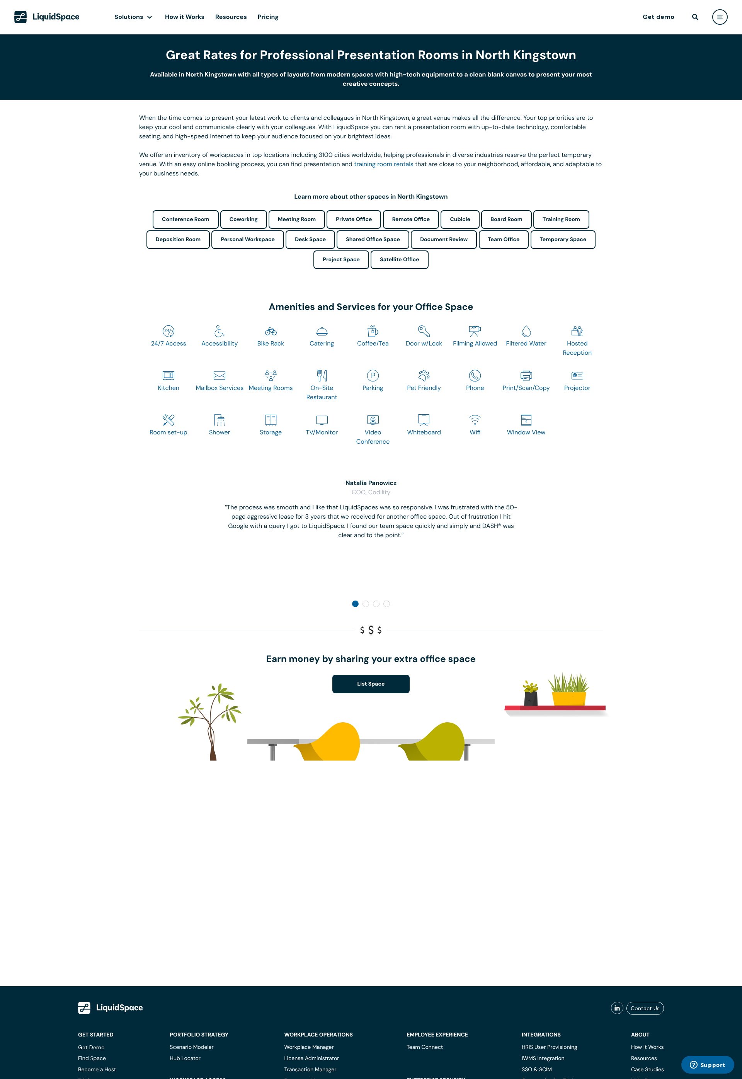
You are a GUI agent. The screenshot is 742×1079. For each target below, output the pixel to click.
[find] (695, 17)
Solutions (128, 17)
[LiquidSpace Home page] (47, 17)
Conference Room (185, 219)
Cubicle (460, 219)
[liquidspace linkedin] (617, 1008)
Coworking (244, 219)
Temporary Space (563, 239)
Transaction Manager (310, 1069)
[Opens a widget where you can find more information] (707, 1065)
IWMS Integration (543, 1058)
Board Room (506, 219)
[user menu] (720, 17)
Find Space (92, 1058)
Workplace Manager (309, 1047)
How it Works (184, 17)
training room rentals (384, 164)
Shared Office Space (373, 239)
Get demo (658, 17)
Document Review (444, 239)
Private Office (354, 219)
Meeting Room (297, 219)
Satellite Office (399, 259)
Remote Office (411, 219)
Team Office (504, 239)
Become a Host (97, 1069)
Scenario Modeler (191, 1047)
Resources (231, 17)
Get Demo (91, 1047)
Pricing (268, 17)
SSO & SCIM (537, 1069)
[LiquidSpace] (110, 1008)
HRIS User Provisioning (549, 1047)
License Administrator (311, 1058)
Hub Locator (185, 1058)
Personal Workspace (248, 239)
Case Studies (647, 1069)
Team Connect (425, 1047)
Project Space (341, 259)
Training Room (561, 219)
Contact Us (645, 1008)
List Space (371, 684)
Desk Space (310, 239)
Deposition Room (178, 239)
